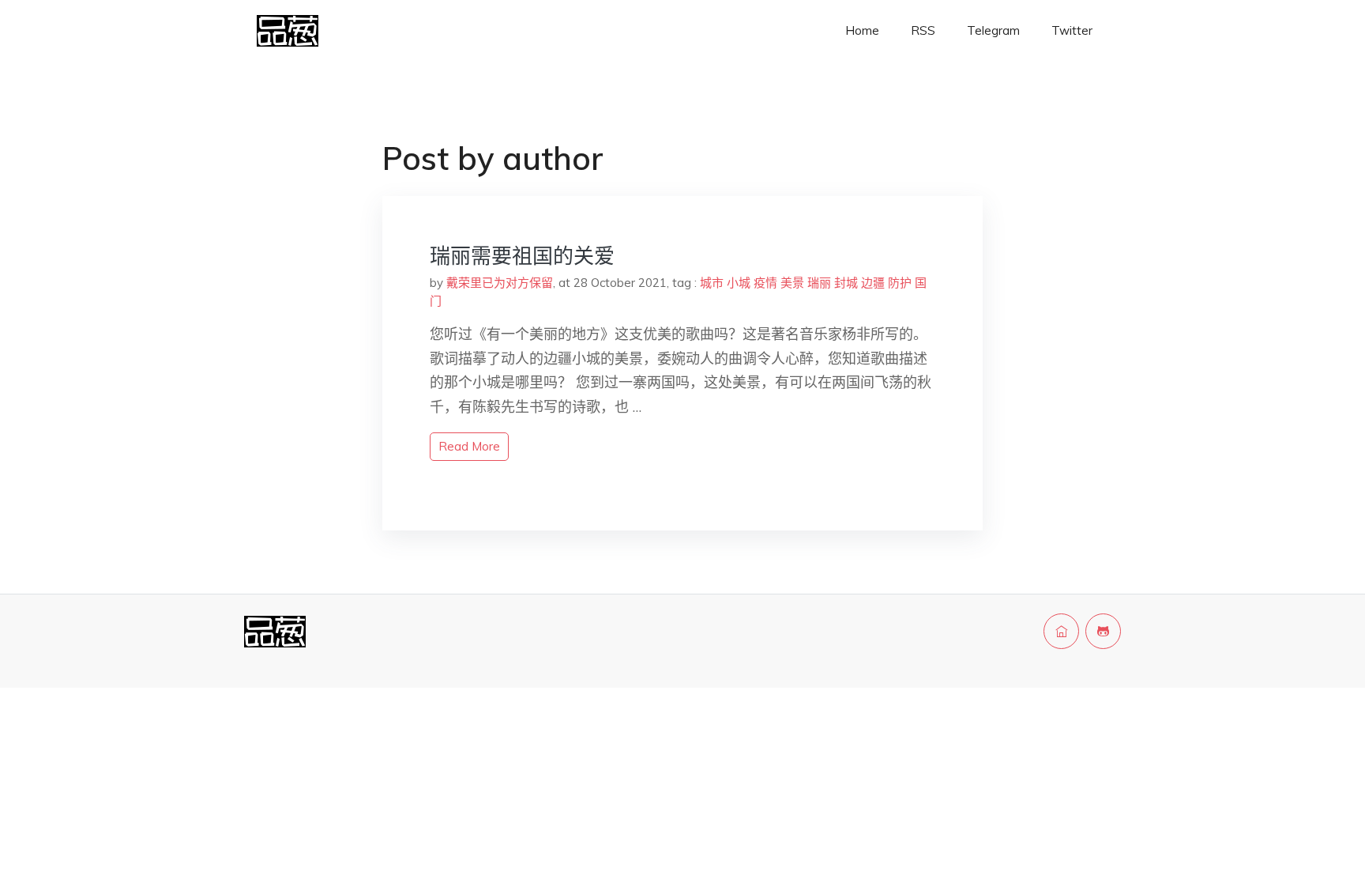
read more (469, 446)
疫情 (765, 282)
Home (862, 30)
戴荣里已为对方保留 (499, 282)
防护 (900, 282)
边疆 (873, 282)
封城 (846, 282)
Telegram (993, 30)
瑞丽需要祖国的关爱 (522, 256)
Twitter (1071, 30)
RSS (923, 30)
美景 (792, 282)
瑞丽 (819, 282)
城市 (712, 282)
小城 (738, 282)
